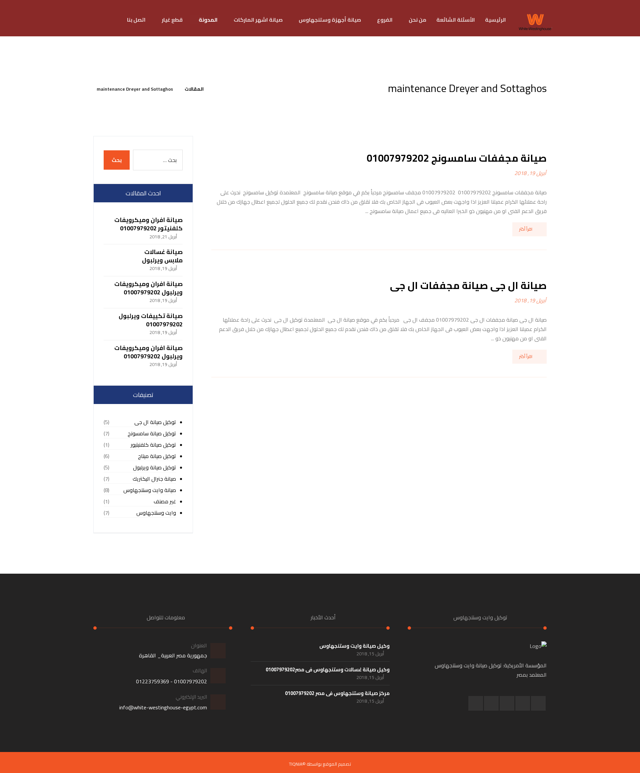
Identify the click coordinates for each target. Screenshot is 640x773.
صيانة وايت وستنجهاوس (149, 490)
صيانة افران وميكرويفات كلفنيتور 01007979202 (148, 224)
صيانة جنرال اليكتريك (154, 479)
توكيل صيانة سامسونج (152, 433)
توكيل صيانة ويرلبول (154, 467)
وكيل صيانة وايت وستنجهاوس (354, 646)
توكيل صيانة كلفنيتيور (153, 445)
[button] (538, 703)
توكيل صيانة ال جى (155, 422)
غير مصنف (165, 501)
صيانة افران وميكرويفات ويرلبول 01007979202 (148, 288)
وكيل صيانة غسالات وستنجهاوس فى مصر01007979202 (328, 669)
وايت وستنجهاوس (156, 513)
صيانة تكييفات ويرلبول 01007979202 (151, 320)
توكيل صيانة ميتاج (157, 456)
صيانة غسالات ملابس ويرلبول (162, 256)
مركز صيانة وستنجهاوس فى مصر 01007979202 (337, 693)
